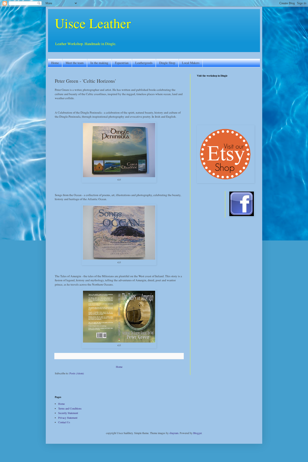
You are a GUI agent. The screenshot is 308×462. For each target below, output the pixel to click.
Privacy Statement (67, 417)
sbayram (173, 433)
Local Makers (190, 63)
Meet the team (75, 63)
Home (55, 63)
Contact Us (64, 422)
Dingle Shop (167, 63)
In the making (99, 63)
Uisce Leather (93, 23)
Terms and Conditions (70, 408)
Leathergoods (143, 63)
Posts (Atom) (76, 373)
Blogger (197, 433)
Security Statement (68, 413)
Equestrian (122, 63)
